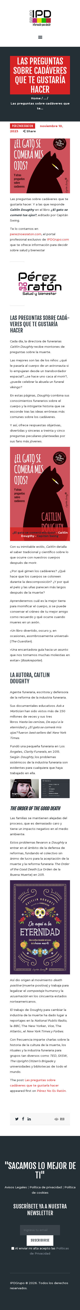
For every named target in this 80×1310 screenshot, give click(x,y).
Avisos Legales (16, 1187)
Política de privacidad (46, 1187)
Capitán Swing (47, 536)
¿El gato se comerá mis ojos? (33, 532)
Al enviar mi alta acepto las (41, 1250)
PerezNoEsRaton (22, 126)
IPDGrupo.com (58, 239)
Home (36, 98)
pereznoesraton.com (25, 234)
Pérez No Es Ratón (51, 1091)
